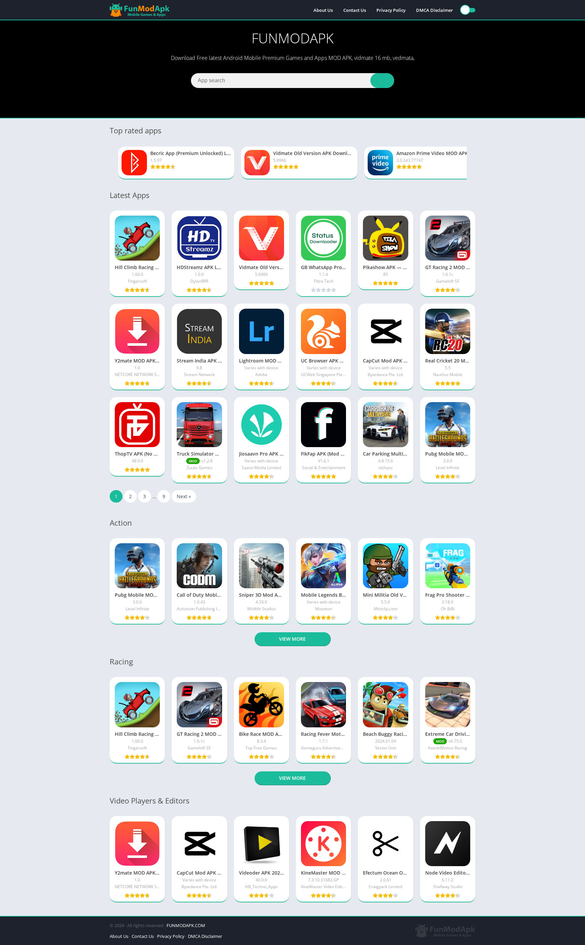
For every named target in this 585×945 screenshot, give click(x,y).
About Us (323, 10)
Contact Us (354, 10)
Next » (184, 496)
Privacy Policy (391, 10)
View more (292, 639)
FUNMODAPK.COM (186, 925)
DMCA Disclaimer (434, 10)
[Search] (382, 80)
